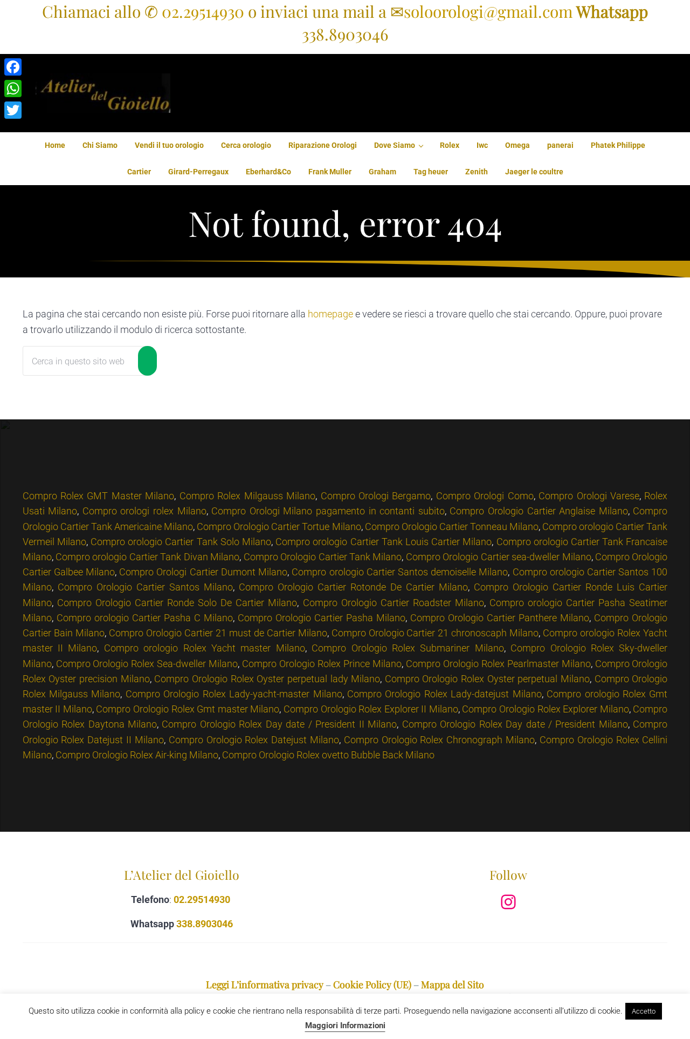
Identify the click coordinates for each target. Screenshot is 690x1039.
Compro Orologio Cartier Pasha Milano (321, 617)
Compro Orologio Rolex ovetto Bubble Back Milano (328, 754)
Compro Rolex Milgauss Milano (247, 495)
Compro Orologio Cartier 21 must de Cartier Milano (218, 633)
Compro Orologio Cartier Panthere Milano (499, 617)
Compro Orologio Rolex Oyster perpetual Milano (487, 678)
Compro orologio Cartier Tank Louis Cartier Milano (383, 541)
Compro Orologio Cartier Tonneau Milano (452, 526)
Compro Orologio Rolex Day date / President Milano (515, 724)
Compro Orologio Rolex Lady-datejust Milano (444, 694)
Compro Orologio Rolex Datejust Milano (254, 739)
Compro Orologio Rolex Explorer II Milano (371, 709)
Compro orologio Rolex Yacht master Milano (204, 648)
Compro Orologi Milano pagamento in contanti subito (328, 511)
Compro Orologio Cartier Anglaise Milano (538, 511)
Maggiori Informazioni (345, 1025)
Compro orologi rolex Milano (144, 511)
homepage (330, 314)
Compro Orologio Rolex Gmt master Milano (187, 709)
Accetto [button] (644, 1011)
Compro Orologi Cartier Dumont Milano (203, 572)
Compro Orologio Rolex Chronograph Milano (439, 739)
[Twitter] (13, 110)
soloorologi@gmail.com (488, 11)
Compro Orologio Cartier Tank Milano (323, 556)
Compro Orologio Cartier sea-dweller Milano (498, 556)
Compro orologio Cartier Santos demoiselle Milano (400, 572)
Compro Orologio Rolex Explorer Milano (545, 709)
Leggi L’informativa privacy (264, 984)
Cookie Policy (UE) (372, 984)
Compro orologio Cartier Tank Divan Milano (147, 556)
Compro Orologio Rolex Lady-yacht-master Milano (234, 694)
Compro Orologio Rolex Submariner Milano (408, 648)
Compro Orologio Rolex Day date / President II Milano (279, 724)
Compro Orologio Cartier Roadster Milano (393, 602)
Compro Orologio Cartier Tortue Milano (279, 526)
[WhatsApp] (13, 88)
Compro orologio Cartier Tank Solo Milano (181, 541)
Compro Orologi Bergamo (376, 495)
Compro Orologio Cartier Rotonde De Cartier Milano (353, 587)
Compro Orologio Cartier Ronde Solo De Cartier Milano (177, 602)
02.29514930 (203, 11)
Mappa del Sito (452, 984)
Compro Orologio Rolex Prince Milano (322, 663)
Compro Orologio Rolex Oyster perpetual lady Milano (267, 678)
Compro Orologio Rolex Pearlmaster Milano (498, 663)
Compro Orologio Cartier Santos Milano (145, 587)
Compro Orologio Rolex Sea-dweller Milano (147, 663)
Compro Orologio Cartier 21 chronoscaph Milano (435, 633)
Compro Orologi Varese (589, 495)
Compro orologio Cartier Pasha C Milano (145, 617)
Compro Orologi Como (485, 495)
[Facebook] (13, 67)
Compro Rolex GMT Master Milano (99, 495)
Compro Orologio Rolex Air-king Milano (137, 754)
